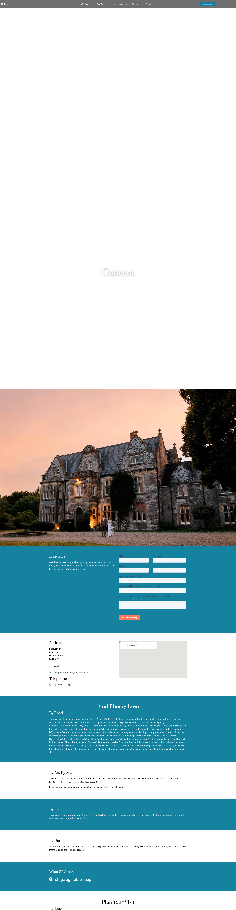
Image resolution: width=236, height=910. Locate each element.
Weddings (85, 4)
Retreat (5, 4)
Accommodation (120, 4)
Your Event (101, 4)
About (148, 4)
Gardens (135, 4)
